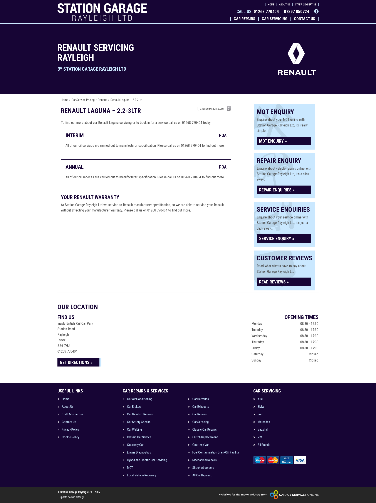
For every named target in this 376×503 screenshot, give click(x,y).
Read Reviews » (274, 282)
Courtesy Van (200, 445)
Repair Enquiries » (277, 190)
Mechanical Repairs (204, 460)
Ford (260, 414)
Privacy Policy (70, 429)
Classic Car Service (139, 437)
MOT (130, 467)
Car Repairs (244, 19)
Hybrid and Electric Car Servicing (147, 460)
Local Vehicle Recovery (141, 475)
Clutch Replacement (205, 437)
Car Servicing (274, 19)
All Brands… (265, 445)
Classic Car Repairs (204, 429)
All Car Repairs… (202, 475)
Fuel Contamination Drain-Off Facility (215, 452)
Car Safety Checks (139, 422)
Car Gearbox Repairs (140, 414)
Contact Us (304, 19)
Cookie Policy (70, 437)
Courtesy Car (135, 445)
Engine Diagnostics (139, 452)
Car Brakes (134, 406)
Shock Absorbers (203, 467)
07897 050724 (296, 11)
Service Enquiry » (276, 238)
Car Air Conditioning (139, 399)
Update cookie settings (72, 497)
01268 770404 (258, 11)
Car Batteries (200, 399)
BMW (261, 406)
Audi (260, 399)
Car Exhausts (200, 406)
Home (271, 4)
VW (260, 437)
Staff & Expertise (305, 4)
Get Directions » (76, 362)
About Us (284, 4)
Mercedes (264, 422)
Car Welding (134, 429)
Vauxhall (263, 429)
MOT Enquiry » (273, 141)
